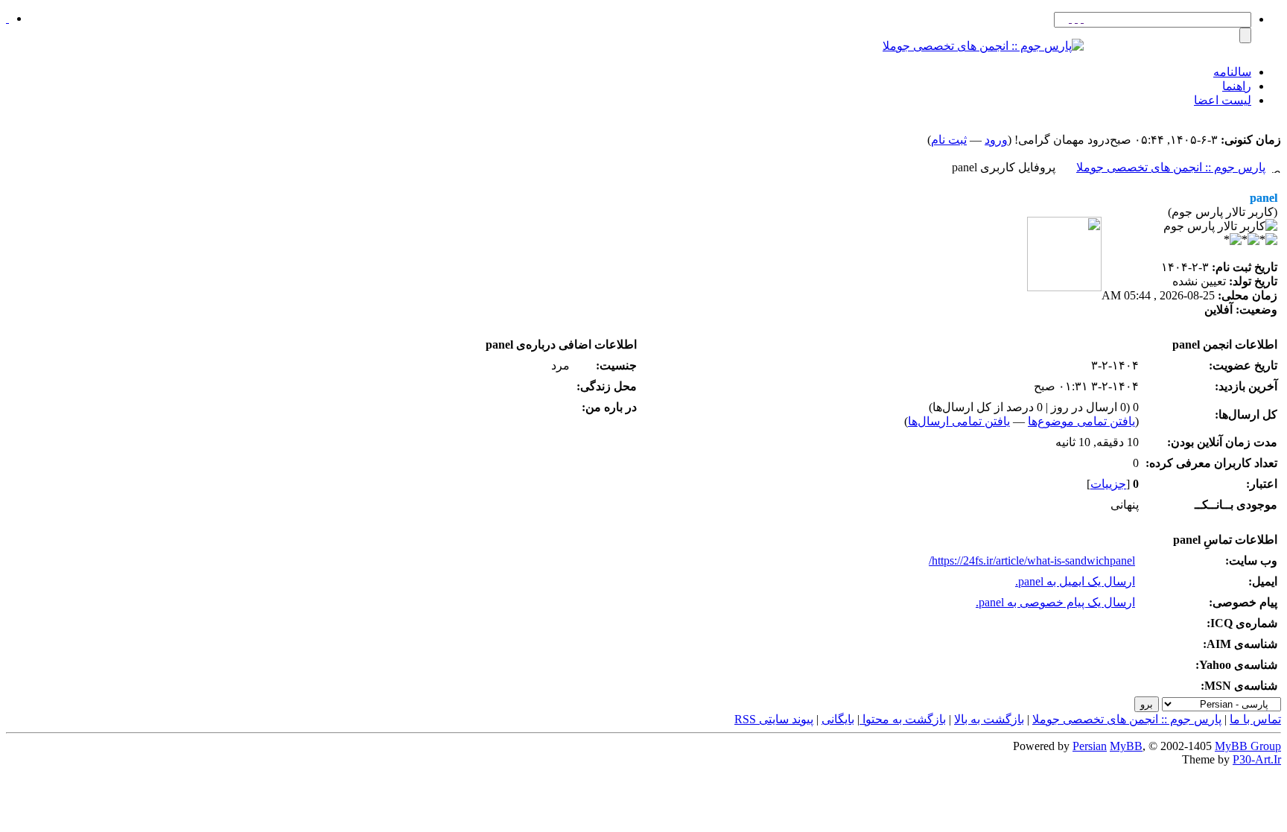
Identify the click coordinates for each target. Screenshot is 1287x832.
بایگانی (838, 719)
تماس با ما (1255, 719)
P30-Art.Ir (1257, 759)
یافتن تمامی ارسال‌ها (959, 421)
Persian (1089, 746)
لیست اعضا (1222, 100)
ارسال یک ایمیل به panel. (1075, 581)
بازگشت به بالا (989, 719)
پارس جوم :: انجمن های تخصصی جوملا (1170, 167)
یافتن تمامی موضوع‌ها (1081, 421)
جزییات (1108, 483)
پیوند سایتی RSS (773, 719)
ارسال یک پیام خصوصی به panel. (1055, 602)
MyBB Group (1248, 746)
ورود (996, 139)
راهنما (1236, 86)
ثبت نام (949, 139)
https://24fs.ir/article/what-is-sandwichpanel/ (1032, 560)
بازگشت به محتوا (902, 719)
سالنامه (1232, 72)
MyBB (1126, 746)
